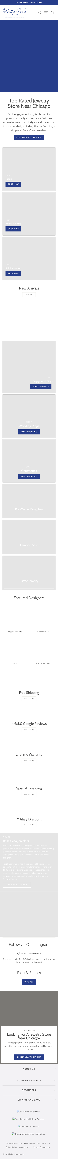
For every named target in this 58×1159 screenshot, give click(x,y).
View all (29, 295)
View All (29, 982)
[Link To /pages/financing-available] (29, 776)
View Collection (44, 83)
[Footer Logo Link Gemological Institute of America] (28, 1121)
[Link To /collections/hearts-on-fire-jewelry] (29, 213)
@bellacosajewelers (29, 953)
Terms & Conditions (14, 1143)
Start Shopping (29, 477)
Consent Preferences (41, 1147)
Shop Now (13, 274)
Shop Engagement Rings (28, 137)
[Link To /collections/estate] (29, 573)
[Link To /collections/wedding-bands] (29, 416)
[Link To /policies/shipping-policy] (29, 681)
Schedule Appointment (29, 1057)
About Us (29, 1069)
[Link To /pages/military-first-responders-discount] (29, 807)
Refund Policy (11, 1147)
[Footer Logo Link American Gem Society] (28, 1114)
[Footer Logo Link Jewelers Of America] (28, 1128)
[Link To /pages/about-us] (29, 862)
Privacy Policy (29, 1143)
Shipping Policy (43, 1143)
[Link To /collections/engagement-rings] (29, 367)
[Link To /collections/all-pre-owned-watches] (29, 501)
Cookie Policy (24, 1147)
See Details (29, 699)
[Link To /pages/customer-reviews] (29, 712)
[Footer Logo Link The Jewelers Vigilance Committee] (28, 1136)
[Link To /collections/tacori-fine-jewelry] (29, 169)
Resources (29, 1090)
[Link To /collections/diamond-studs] (29, 537)
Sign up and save (29, 1100)
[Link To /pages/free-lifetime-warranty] (29, 743)
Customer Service (29, 1080)
